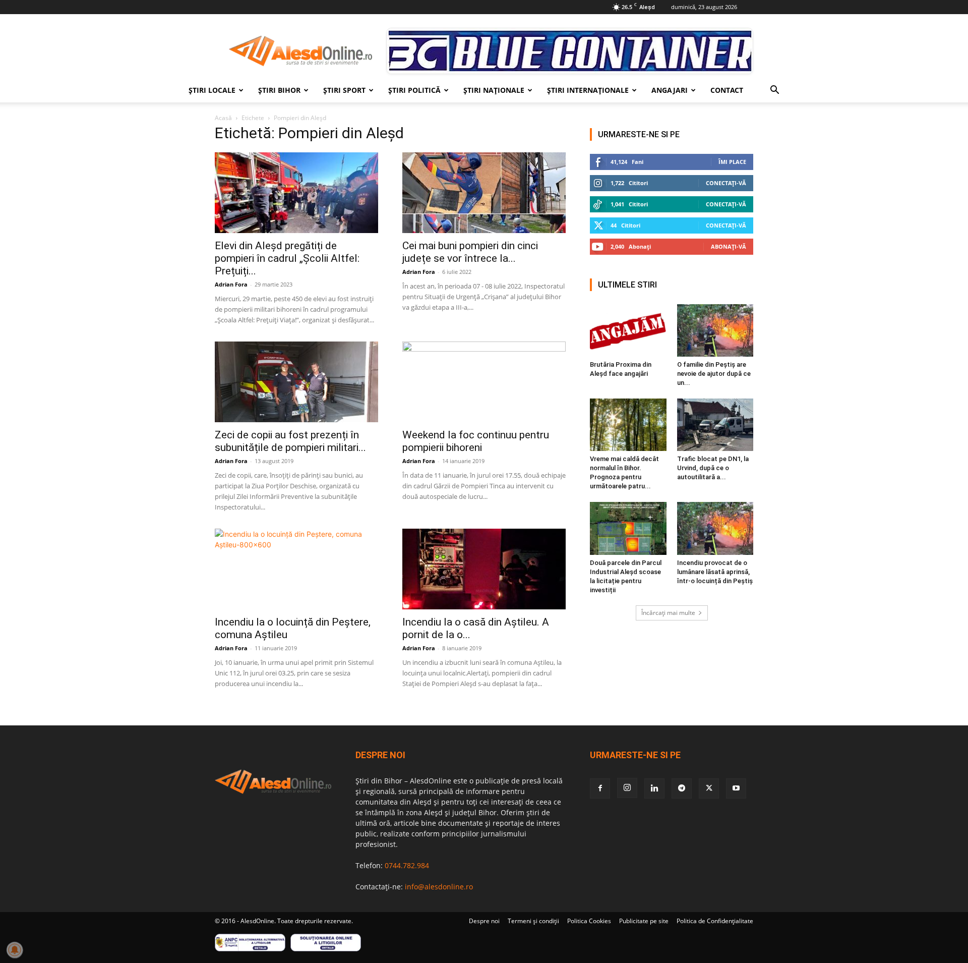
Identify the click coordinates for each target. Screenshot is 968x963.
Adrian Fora (231, 284)
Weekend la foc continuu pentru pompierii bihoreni (475, 441)
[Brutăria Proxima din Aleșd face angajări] (628, 330)
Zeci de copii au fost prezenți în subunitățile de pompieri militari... (290, 441)
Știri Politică (414, 90)
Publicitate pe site (644, 921)
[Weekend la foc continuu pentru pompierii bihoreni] (484, 382)
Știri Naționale (493, 90)
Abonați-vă (728, 246)
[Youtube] (736, 788)
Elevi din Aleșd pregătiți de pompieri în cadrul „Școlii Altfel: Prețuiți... (287, 258)
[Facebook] (600, 788)
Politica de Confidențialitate (715, 921)
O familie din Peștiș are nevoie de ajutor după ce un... (714, 373)
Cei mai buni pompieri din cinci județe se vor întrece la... (470, 252)
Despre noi (484, 921)
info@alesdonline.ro (439, 886)
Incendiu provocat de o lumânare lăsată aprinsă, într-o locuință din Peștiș (715, 572)
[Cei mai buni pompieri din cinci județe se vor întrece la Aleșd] (484, 192)
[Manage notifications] (15, 950)
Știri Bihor (279, 90)
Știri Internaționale (588, 90)
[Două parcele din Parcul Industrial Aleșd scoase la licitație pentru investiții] (628, 528)
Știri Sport (344, 90)
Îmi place (732, 161)
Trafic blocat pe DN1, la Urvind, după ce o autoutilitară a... (713, 468)
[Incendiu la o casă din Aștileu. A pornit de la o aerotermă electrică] (484, 569)
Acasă (223, 118)
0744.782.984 (407, 865)
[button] (774, 91)
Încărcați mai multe (668, 612)
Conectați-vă (726, 183)
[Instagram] (627, 788)
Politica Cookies (589, 921)
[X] (709, 788)
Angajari (669, 90)
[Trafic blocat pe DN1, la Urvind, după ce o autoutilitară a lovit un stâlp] (715, 425)
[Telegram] (682, 788)
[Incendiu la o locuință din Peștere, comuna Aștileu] (296, 569)
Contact (726, 90)
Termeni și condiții (533, 921)
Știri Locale (212, 90)
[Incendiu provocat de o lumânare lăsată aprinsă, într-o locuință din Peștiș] (715, 528)
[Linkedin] (654, 788)
